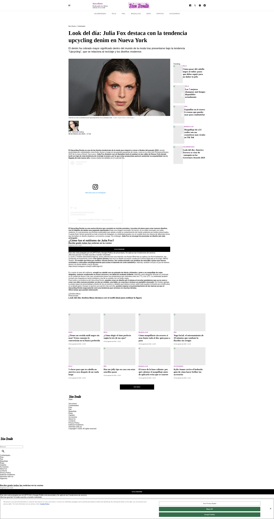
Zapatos (160, 13)
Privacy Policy (73, 423)
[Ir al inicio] (137, 396)
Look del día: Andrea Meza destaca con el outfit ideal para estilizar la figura (105, 298)
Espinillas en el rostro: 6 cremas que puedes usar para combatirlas (194, 112)
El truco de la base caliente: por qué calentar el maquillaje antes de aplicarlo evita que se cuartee (153, 372)
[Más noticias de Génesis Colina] (73, 122)
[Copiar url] (73, 142)
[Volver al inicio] (7, 437)
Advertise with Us (75, 427)
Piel (123, 13)
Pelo (114, 13)
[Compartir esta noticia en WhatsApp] (71, 136)
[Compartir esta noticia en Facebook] (76, 136)
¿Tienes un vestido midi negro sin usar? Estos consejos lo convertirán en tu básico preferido (84, 338)
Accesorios (174, 13)
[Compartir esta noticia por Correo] (86, 136)
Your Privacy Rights (209, 503)
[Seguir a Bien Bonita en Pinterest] (204, 5)
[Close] (270, 508)
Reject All (209, 509)
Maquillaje (136, 13)
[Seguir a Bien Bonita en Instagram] (199, 5)
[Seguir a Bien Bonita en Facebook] (190, 5)
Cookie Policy (44, 504)
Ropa (149, 13)
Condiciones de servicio (146, 253)
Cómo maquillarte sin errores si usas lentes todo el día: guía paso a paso (154, 338)
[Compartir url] (70, 147)
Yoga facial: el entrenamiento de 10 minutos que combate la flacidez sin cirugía (188, 338)
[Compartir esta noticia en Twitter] (81, 136)
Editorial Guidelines (75, 425)
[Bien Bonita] (139, 5)
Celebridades (100, 13)
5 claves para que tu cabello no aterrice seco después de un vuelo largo (83, 372)
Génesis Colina (78, 132)
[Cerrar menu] (2, 443)
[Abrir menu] (69, 5)
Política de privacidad (116, 253)
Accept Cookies (209, 514)
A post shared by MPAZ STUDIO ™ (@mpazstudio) (95, 219)
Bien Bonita (72, 26)
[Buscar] (3, 451)
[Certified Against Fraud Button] (76, 430)
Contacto (71, 421)
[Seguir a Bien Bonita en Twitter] (195, 5)
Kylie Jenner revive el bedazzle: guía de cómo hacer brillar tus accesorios (188, 372)
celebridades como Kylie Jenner (92, 152)
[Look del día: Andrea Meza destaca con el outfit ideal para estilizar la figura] (74, 294)
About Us (72, 419)
